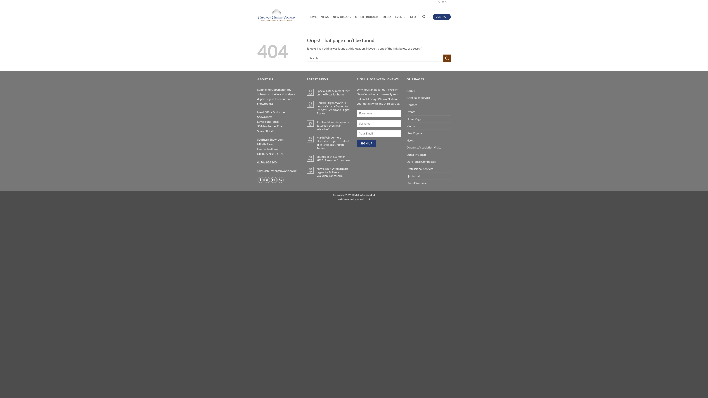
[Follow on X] (439, 2)
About (411, 90)
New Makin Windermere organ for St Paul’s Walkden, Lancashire (332, 172)
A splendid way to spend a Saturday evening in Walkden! (333, 125)
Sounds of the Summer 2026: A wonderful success (333, 158)
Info (412, 16)
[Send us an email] (443, 2)
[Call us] (446, 2)
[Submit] (447, 58)
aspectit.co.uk (363, 199)
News (325, 16)
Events (400, 16)
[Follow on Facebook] (436, 2)
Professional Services (420, 168)
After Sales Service (418, 97)
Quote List (413, 176)
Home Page (414, 119)
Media (387, 16)
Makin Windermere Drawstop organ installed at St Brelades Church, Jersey (333, 143)
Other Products (367, 16)
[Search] (424, 17)
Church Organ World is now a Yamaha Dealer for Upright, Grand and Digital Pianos (333, 108)
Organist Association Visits (424, 147)
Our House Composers (421, 161)
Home (313, 16)
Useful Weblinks (417, 183)
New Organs (342, 16)
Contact (412, 105)
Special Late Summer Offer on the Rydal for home (333, 92)
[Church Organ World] (276, 15)
